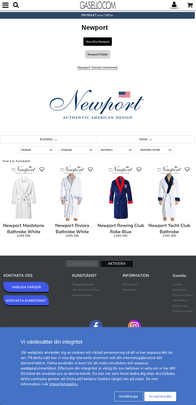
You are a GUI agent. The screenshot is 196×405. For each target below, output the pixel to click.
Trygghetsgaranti (83, 284)
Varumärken (180, 300)
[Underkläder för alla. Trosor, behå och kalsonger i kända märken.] (98, 5)
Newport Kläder (97, 54)
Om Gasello (130, 284)
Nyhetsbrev (130, 290)
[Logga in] (174, 4)
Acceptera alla (160, 396)
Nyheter (178, 284)
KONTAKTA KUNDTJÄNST (26, 300)
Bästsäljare (180, 290)
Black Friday (180, 306)
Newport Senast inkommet (97, 67)
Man (146, 139)
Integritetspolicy (82, 295)
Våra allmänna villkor (85, 290)
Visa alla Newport (97, 42)
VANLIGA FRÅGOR (26, 287)
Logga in (174, 7)
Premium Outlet (183, 295)
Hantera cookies (183, 311)
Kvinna (48, 139)
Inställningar (128, 396)
